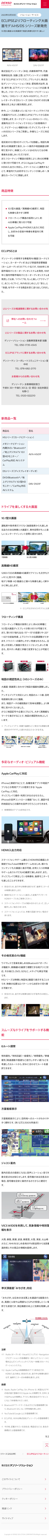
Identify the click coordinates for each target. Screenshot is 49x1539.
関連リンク (7, 1508)
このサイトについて (11, 1479)
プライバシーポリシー (12, 1488)
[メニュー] (45, 4)
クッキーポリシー (10, 1498)
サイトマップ (7, 1518)
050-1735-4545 (28, 344)
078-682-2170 (28, 368)
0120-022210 (28, 395)
